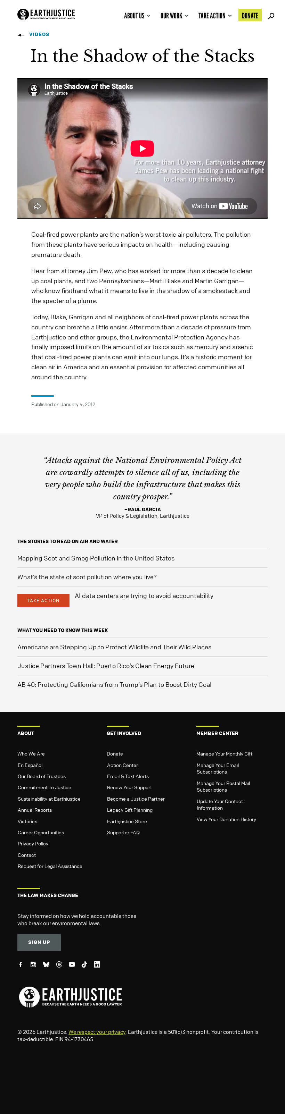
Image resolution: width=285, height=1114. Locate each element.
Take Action (212, 15)
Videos (39, 34)
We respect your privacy (96, 1031)
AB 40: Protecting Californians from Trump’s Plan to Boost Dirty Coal (114, 684)
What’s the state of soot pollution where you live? (87, 577)
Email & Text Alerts (128, 776)
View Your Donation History (226, 819)
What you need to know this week (62, 630)
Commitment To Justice (44, 787)
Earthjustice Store (127, 821)
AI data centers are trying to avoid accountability (144, 595)
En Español (30, 765)
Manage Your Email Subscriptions (218, 768)
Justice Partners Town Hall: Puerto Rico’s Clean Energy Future (105, 665)
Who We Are (31, 753)
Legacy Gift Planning (130, 810)
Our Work (171, 15)
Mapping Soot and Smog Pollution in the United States (95, 558)
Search (270, 15)
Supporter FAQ (123, 832)
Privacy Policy (33, 843)
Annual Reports (35, 810)
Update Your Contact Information (220, 804)
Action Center (122, 765)
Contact (27, 855)
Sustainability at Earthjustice (49, 798)
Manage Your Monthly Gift (224, 753)
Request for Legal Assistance (50, 866)
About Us (134, 15)
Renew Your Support (129, 787)
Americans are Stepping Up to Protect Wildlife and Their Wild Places (114, 647)
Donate (250, 15)
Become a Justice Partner (136, 798)
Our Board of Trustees (42, 776)
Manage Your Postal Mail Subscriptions (223, 786)
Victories (27, 821)
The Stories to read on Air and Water (67, 541)
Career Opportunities (41, 832)
